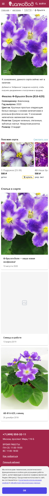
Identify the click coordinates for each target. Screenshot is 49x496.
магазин (16, 10)
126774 (27, 10)
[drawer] (3, 3)
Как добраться (10, 456)
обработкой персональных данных (25, 483)
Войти (42, 4)
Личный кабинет (11, 462)
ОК (24, 490)
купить (29, 177)
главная (5, 10)
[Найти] (36, 3)
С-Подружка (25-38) (11, 170)
